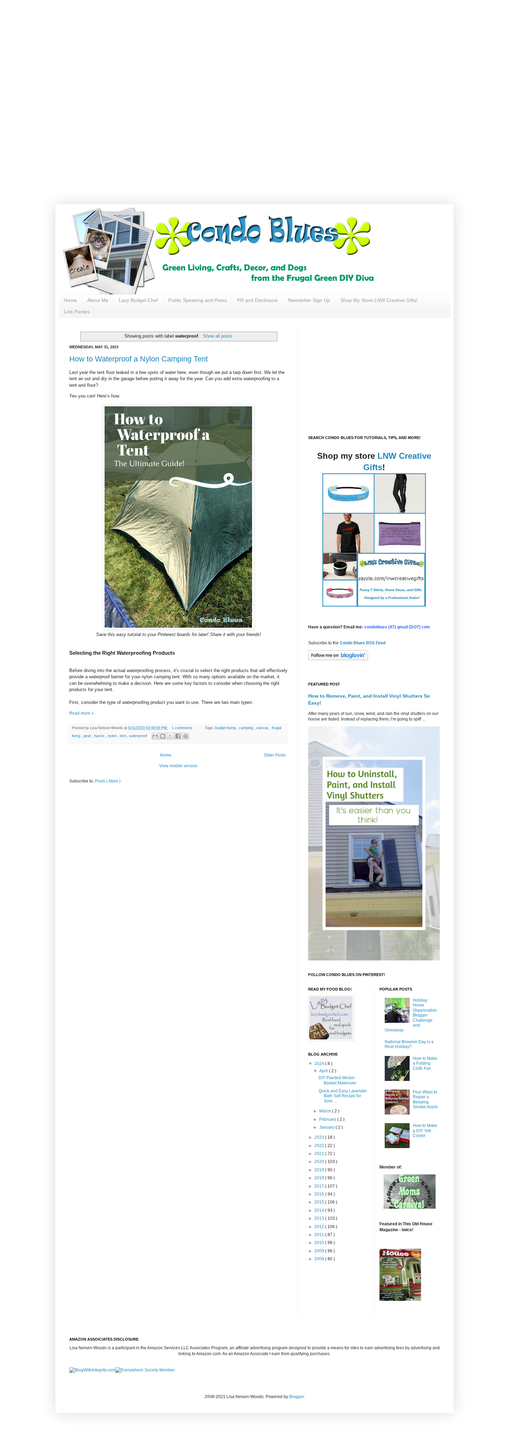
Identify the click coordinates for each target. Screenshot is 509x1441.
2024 (319, 1063)
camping (246, 728)
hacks (100, 736)
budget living (226, 728)
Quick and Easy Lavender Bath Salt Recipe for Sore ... (343, 1096)
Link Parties (77, 311)
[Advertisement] (221, 48)
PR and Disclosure (257, 300)
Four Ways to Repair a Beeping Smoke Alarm (425, 1099)
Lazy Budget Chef (138, 300)
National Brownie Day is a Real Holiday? (409, 1044)
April (324, 1070)
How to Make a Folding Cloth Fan (425, 1063)
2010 (319, 1242)
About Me (97, 300)
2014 (319, 1210)
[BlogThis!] (162, 736)
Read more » (81, 713)
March (325, 1111)
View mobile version (178, 765)
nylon (113, 736)
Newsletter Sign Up (309, 300)
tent (123, 736)
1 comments (183, 728)
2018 (319, 1177)
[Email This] (155, 736)
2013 (319, 1218)
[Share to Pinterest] (185, 736)
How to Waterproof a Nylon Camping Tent (138, 359)
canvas (263, 728)
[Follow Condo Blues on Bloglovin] (338, 658)
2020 (319, 1161)
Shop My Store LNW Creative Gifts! (379, 300)
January (327, 1127)
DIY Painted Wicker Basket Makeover (337, 1080)
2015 (319, 1202)
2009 (319, 1250)
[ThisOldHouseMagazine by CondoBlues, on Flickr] (400, 1299)
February (328, 1119)
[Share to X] (170, 736)
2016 (319, 1194)
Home (70, 300)
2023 (319, 1137)
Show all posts (217, 336)
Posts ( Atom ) (107, 781)
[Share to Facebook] (178, 736)
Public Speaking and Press (197, 300)
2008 (319, 1258)
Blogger (296, 1396)
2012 (319, 1226)
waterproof (138, 736)
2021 (319, 1153)
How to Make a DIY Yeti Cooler (425, 1130)
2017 (319, 1186)
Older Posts (275, 755)
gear (87, 736)
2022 (319, 1145)
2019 (319, 1169)
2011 (319, 1234)
